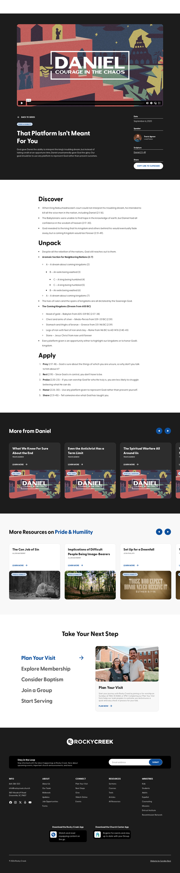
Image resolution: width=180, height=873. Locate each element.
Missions (145, 806)
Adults (144, 792)
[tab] (53, 658)
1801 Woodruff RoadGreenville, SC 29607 (17, 794)
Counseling (147, 801)
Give (78, 792)
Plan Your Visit (82, 783)
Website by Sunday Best (160, 861)
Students (146, 788)
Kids (144, 783)
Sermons (112, 783)
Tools (111, 792)
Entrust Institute (149, 810)
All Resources (114, 801)
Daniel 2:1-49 (140, 152)
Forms (45, 806)
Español (145, 797)
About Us (46, 783)
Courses (112, 788)
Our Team (46, 788)
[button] (159, 431)
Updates (46, 797)
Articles (112, 797)
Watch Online (81, 797)
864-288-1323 (14, 783)
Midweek (46, 792)
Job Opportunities (50, 801)
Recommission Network (152, 814)
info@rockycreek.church (19, 788)
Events (78, 801)
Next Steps (80, 788)
